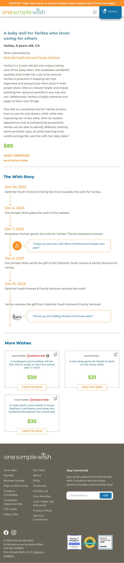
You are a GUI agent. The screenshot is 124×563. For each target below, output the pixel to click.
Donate (9, 475)
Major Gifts (11, 514)
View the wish (32, 387)
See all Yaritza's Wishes (16, 160)
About (37, 475)
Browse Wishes (14, 480)
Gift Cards (10, 509)
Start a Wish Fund (16, 485)
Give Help (10, 470)
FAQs (36, 480)
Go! (105, 495)
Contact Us (40, 491)
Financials (39, 485)
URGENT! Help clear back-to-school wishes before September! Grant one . (62, 3)
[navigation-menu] (94, 12)
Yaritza (9, 45)
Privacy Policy (42, 510)
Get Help (39, 470)
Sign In (112, 11)
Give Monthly (42, 496)
